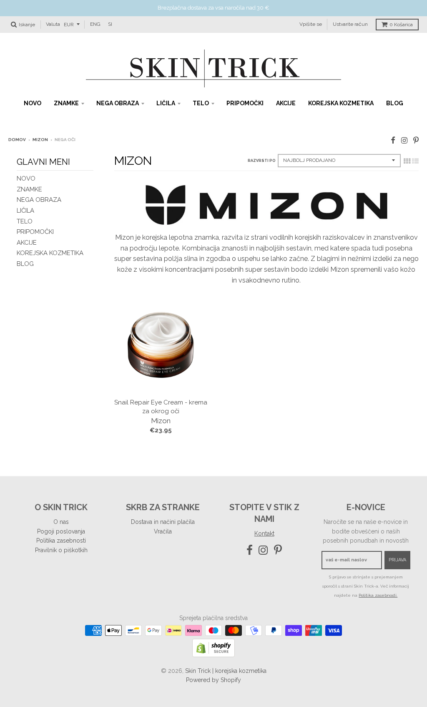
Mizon (40, 139)
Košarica (401, 24)
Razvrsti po (262, 161)
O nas (61, 521)
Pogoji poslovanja (61, 531)
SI (110, 24)
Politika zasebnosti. (378, 595)
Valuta (53, 24)
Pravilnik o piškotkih (61, 550)
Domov (17, 139)
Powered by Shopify (213, 680)
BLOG (394, 103)
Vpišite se (310, 24)
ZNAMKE (66, 103)
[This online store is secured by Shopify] (213, 655)
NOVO (32, 103)
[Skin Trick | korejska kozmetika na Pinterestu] (416, 140)
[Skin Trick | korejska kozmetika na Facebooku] (393, 140)
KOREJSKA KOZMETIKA (341, 103)
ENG (95, 24)
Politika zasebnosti (61, 540)
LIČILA (165, 103)
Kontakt (264, 533)
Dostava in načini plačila (163, 521)
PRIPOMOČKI (245, 103)
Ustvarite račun (350, 24)
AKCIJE (286, 103)
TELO (201, 103)
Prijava (397, 560)
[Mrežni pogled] (407, 161)
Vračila (163, 531)
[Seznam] (415, 161)
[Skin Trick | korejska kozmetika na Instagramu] (404, 140)
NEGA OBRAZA (117, 103)
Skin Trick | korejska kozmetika (225, 670)
